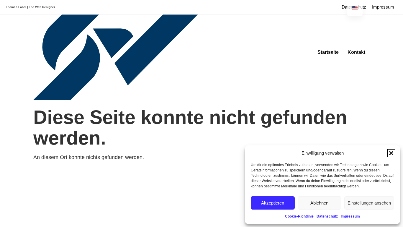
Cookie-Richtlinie (299, 216)
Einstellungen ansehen (369, 202)
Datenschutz (327, 216)
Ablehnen (319, 202)
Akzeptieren (272, 202)
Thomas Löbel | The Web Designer (30, 7)
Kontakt (356, 52)
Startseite (328, 52)
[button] (391, 153)
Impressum (350, 216)
